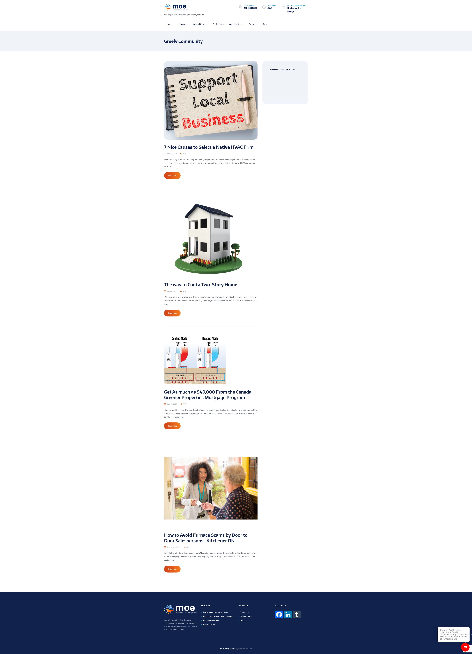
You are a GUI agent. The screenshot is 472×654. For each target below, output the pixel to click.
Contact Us (244, 612)
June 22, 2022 (172, 404)
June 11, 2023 (172, 154)
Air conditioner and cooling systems (218, 616)
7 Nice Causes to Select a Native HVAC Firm (208, 147)
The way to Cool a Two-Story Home (200, 284)
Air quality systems (211, 620)
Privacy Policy (246, 616)
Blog (242, 620)
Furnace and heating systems (215, 612)
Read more (172, 175)
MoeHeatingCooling (227, 649)
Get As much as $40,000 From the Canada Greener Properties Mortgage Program (207, 394)
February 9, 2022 (173, 547)
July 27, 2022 (171, 291)
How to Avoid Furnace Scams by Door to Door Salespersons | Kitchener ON (206, 537)
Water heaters (209, 624)
